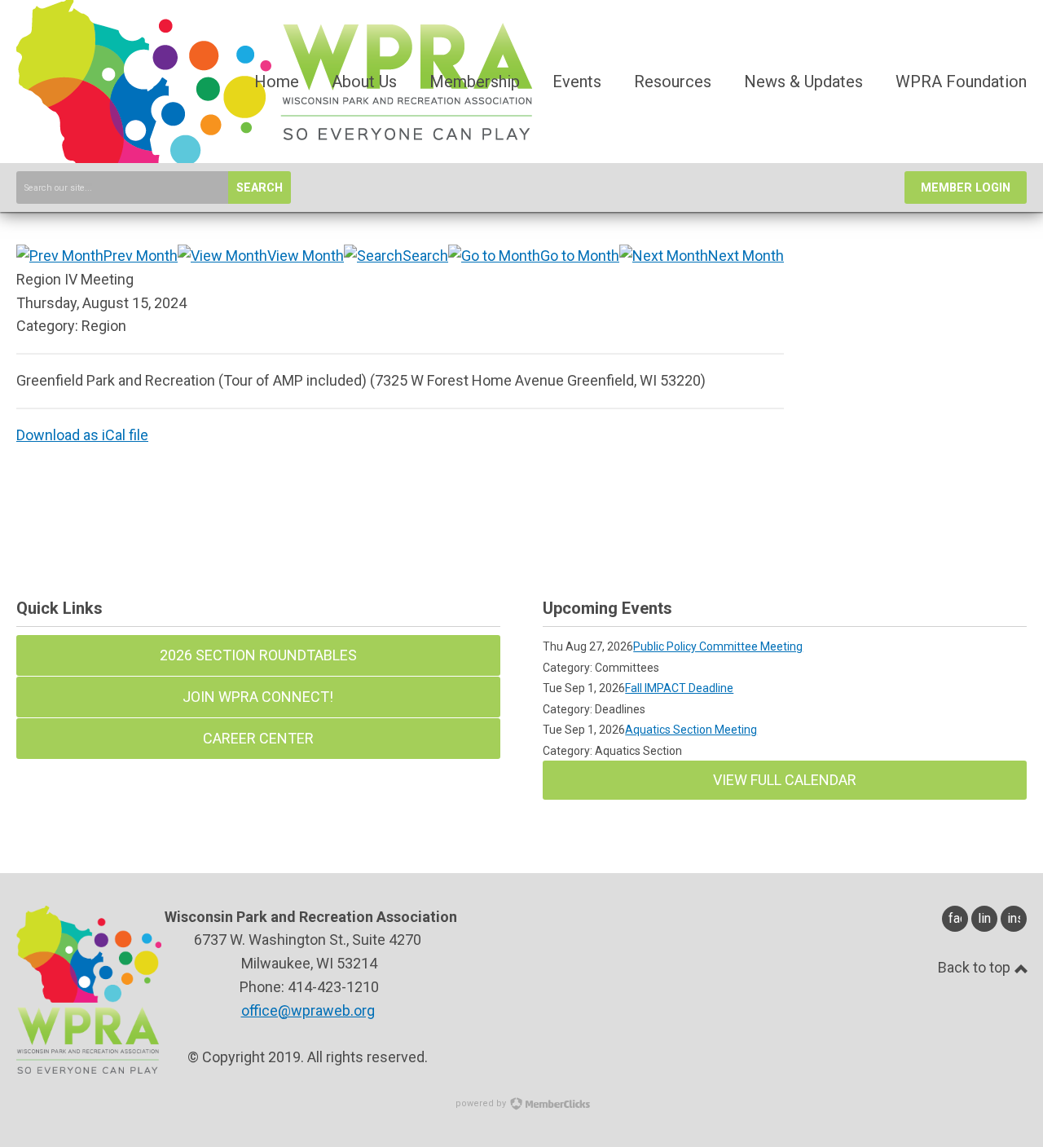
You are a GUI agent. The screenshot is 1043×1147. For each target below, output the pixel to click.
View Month (305, 255)
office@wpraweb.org (308, 1010)
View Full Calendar (784, 779)
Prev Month (140, 255)
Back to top (976, 967)
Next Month (746, 255)
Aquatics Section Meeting (691, 729)
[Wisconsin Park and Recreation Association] (274, 161)
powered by (481, 1103)
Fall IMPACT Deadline (679, 688)
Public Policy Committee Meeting (718, 646)
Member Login (965, 188)
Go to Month (579, 255)
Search (259, 188)
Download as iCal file (82, 434)
